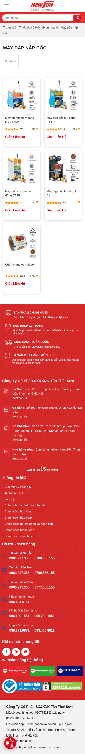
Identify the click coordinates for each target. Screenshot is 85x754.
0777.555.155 (44, 587)
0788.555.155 (44, 573)
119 (34, 129)
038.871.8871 (19, 630)
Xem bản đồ (19, 397)
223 (75, 202)
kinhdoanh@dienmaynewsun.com (37, 747)
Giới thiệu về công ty (18, 486)
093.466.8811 (44, 630)
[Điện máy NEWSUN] (42, 6)
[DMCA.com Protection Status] (62, 686)
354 (75, 129)
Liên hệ (9, 499)
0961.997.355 (19, 558)
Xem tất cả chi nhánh (42, 469)
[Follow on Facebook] (6, 652)
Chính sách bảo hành (19, 517)
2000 (33, 276)
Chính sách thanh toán (19, 530)
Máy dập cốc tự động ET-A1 (63, 193)
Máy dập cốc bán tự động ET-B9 (18, 193)
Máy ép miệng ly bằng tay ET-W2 (19, 120)
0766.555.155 (44, 558)
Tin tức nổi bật (14, 493)
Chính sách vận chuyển (20, 536)
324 (34, 202)
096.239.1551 (44, 616)
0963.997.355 (19, 573)
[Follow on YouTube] (25, 652)
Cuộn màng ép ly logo (19, 264)
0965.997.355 (19, 587)
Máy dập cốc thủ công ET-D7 (61, 120)
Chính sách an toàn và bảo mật (25, 505)
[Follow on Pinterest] (16, 652)
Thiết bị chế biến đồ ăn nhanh (38, 27)
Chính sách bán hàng (19, 511)
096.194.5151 (19, 602)
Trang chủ (9, 27)
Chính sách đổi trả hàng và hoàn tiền (29, 523)
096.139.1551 (19, 616)
